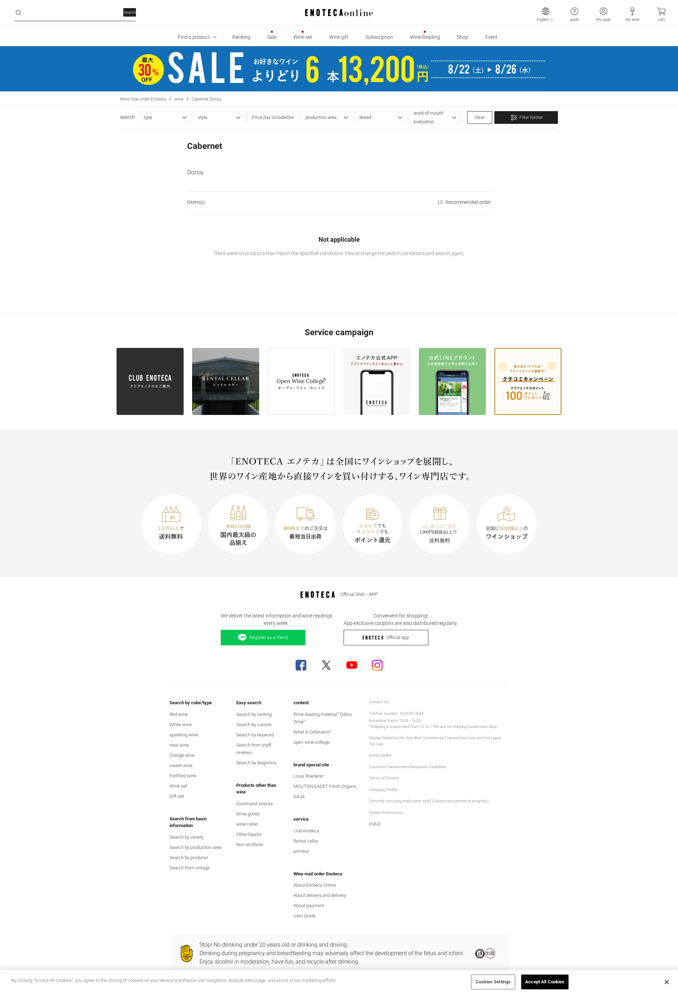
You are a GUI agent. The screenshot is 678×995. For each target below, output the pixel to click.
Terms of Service (384, 778)
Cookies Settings (493, 981)
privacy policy (380, 755)
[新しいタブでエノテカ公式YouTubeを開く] (351, 665)
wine (178, 99)
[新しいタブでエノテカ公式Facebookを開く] (301, 665)
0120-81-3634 (411, 713)
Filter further (531, 117)
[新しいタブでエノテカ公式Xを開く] (326, 665)
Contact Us (378, 702)
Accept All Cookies (544, 981)
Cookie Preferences (386, 812)
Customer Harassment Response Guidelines (407, 767)
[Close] (666, 982)
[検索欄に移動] (18, 12)
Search (130, 12)
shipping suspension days (475, 726)
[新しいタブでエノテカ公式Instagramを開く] (377, 665)
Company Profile (383, 790)
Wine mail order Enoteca (143, 99)
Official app (397, 637)
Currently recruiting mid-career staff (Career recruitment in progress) (429, 801)
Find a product (194, 37)
